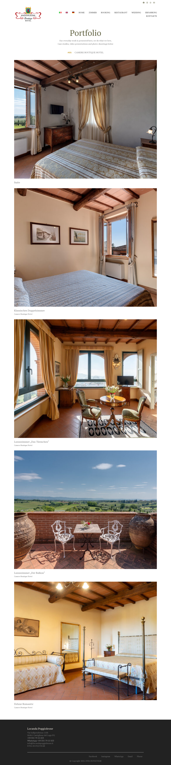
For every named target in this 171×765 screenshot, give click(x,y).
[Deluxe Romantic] (85, 641)
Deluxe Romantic (24, 704)
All (70, 52)
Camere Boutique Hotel (89, 52)
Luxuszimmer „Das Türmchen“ (31, 441)
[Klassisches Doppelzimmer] (85, 247)
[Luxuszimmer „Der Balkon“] (85, 509)
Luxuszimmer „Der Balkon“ (29, 573)
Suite (17, 182)
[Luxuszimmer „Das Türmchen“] (85, 378)
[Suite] (85, 119)
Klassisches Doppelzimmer (29, 310)
